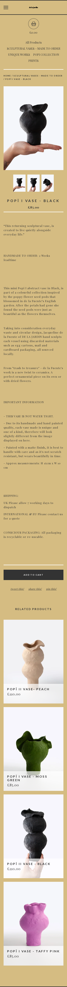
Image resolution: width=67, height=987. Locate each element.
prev (19, 128)
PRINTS (33, 61)
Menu (6, 7)
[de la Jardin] (33, 7)
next (49, 128)
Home (7, 75)
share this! (35, 589)
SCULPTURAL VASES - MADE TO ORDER (33, 48)
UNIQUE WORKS (19, 54)
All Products (33, 42)
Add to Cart (33, 574)
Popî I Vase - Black (18, 79)
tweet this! (17, 589)
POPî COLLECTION (46, 54)
